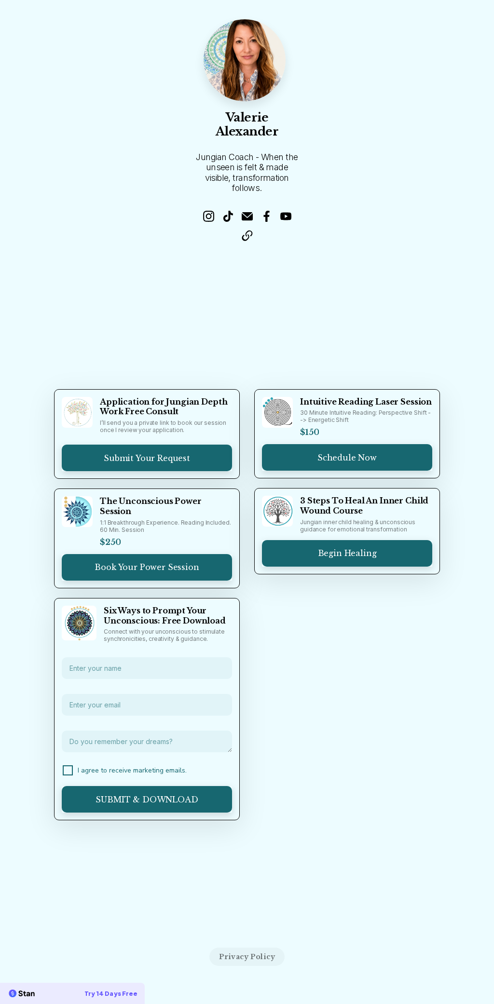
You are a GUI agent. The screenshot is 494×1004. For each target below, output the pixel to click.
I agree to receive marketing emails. (132, 770)
